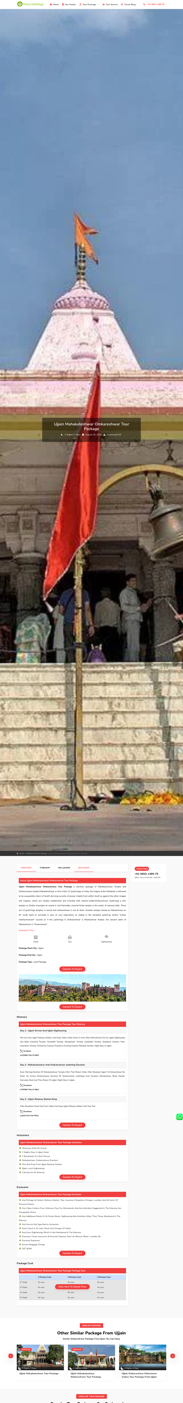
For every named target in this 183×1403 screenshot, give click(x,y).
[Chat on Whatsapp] (179, 1116)
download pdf (114, 434)
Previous (9, 1356)
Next (171, 1356)
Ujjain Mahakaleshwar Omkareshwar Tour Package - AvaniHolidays (30, 4)
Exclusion (83, 867)
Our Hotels (70, 4)
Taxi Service (112, 4)
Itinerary (45, 867)
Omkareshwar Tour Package (36, 853)
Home (56, 4)
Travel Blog (130, 4)
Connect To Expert (72, 969)
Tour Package (90, 4)
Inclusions (64, 867)
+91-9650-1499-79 (146, 874)
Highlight (26, 867)
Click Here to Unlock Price (72, 1286)
